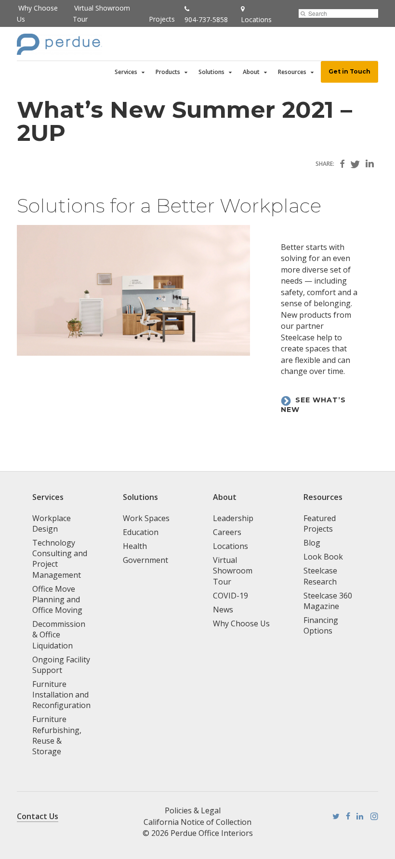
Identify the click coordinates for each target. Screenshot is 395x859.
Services (126, 72)
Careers (227, 532)
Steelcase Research (320, 575)
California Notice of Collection (197, 822)
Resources (292, 72)
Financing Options (320, 625)
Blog (311, 542)
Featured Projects (319, 523)
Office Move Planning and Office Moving (57, 599)
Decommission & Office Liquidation (58, 634)
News (223, 609)
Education (140, 532)
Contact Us (37, 816)
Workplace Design (51, 523)
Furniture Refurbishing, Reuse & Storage (56, 735)
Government (145, 560)
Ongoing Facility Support (61, 664)
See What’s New (313, 405)
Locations (230, 546)
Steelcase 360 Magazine (327, 600)
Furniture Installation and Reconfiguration (61, 694)
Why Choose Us (241, 623)
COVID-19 (230, 595)
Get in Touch (349, 71)
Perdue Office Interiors (212, 833)
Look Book (323, 556)
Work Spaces (146, 518)
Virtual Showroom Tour (232, 570)
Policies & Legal (193, 810)
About (251, 72)
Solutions (211, 72)
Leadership (233, 518)
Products (168, 72)
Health (135, 546)
